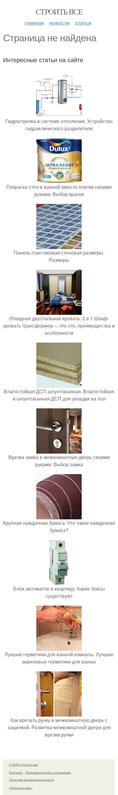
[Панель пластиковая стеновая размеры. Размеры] (59, 245)
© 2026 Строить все (23, 764)
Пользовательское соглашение (48, 772)
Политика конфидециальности (31, 780)
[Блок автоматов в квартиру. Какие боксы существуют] (59, 581)
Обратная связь (20, 788)
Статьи (83, 22)
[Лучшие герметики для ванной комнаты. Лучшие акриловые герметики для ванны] (59, 647)
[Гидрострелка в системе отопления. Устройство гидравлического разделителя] (59, 113)
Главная (34, 22)
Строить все (59, 11)
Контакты (16, 772)
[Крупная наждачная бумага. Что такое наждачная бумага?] (59, 515)
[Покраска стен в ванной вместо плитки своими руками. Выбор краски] (59, 179)
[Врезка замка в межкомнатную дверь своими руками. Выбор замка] (59, 449)
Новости (59, 22)
